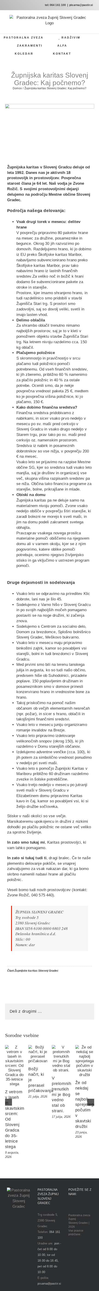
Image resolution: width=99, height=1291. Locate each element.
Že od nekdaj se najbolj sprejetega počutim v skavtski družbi (85, 1104)
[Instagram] (76, 1205)
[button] (87, 54)
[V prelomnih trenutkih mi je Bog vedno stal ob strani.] (61, 1059)
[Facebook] (69, 1205)
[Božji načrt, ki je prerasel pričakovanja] (37, 1054)
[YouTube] (82, 1205)
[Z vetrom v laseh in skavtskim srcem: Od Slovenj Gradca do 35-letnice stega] (14, 1065)
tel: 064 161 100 (55, 5)
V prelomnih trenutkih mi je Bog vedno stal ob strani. (61, 1094)
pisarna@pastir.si (81, 5)
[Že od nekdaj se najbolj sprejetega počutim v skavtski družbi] (84, 1061)
